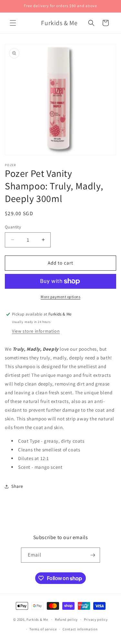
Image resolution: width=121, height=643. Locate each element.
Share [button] (17, 486)
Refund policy (66, 619)
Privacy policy (96, 619)
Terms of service (42, 629)
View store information (36, 331)
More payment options (60, 296)
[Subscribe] (93, 555)
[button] (13, 23)
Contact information (80, 629)
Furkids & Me (37, 619)
